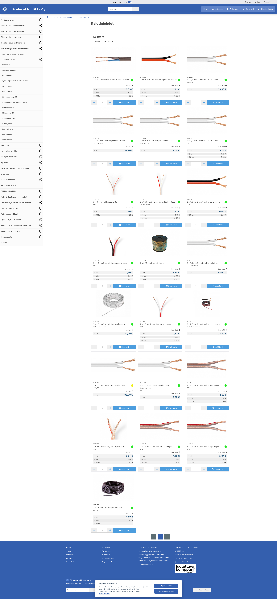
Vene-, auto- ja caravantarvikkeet (16, 225)
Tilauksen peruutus (145, 564)
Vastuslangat (7, 134)
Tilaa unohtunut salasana (147, 547)
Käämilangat (7, 91)
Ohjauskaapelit (8, 113)
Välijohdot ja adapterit (11, 231)
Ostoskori (249, 9)
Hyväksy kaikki (166, 586)
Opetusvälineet (8, 180)
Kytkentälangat (8, 86)
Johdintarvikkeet (8, 59)
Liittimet (5, 174)
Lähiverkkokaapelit (9, 97)
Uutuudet (218, 9)
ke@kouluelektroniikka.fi (184, 555)
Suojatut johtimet (9, 129)
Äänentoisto (6, 237)
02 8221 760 (179, 551)
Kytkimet (5, 162)
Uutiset (69, 558)
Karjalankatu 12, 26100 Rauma (186, 547)
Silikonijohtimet (8, 124)
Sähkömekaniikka (8, 191)
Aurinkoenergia (7, 20)
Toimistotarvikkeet (9, 214)
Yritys (257, 2)
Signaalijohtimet (8, 118)
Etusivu (248, 2)
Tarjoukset (233, 9)
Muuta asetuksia (104, 593)
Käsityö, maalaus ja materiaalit (15, 168)
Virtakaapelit (7, 140)
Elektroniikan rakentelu (11, 37)
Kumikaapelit (7, 75)
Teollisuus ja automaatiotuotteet (16, 202)
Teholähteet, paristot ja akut (14, 197)
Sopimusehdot (107, 562)
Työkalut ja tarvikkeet (11, 220)
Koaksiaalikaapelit (9, 70)
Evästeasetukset (202, 590)
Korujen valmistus (9, 157)
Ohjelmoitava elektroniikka (13, 43)
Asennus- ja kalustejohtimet (13, 54)
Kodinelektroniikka (9, 151)
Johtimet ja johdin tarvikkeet (15, 48)
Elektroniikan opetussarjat (13, 31)
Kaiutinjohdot (7, 65)
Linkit (205, 9)
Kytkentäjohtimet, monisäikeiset (15, 81)
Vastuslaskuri (71, 562)
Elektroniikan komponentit (13, 25)
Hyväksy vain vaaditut (166, 591)
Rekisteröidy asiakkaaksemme (150, 551)
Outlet (4, 243)
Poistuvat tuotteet (9, 185)
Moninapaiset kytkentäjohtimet (14, 102)
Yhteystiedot (269, 2)
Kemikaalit (5, 145)
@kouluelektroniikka (182, 562)
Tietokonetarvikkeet (10, 208)
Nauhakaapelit (8, 108)
